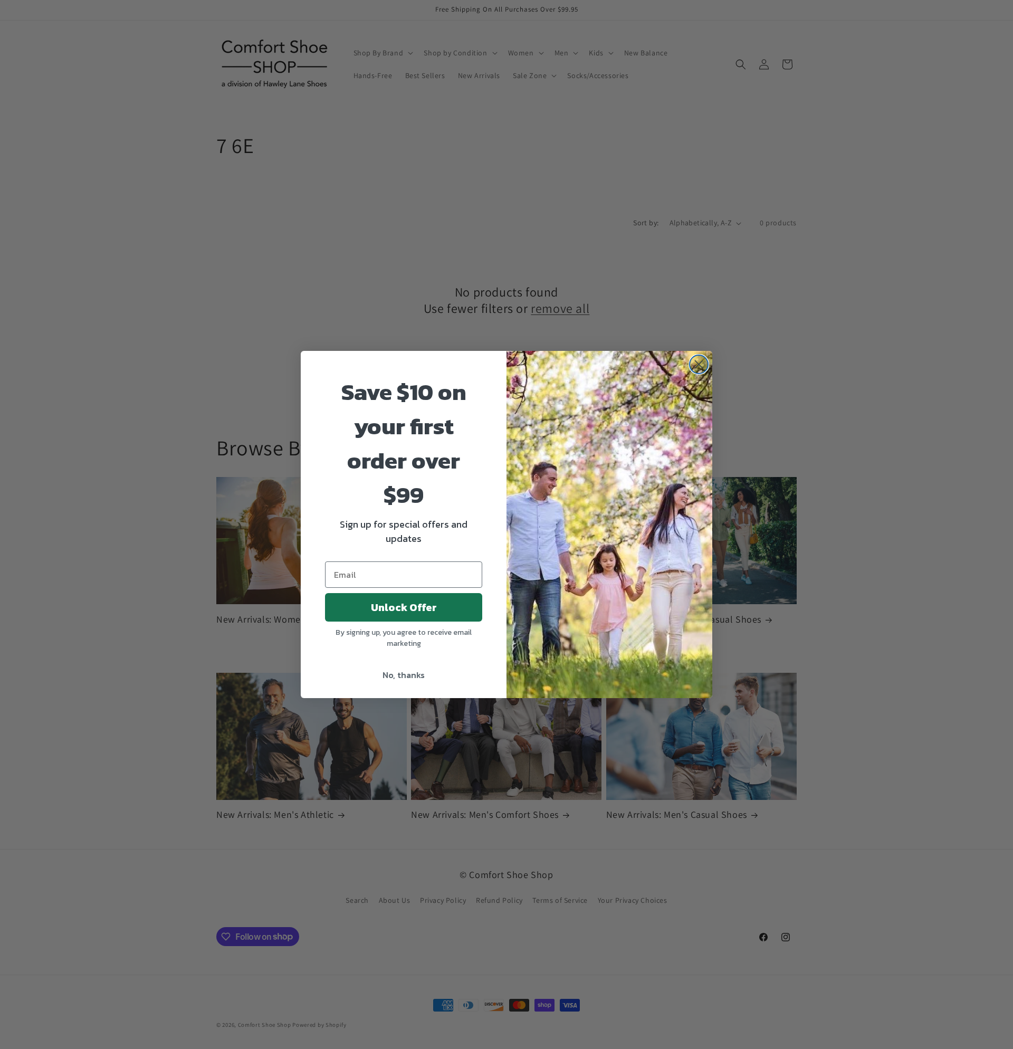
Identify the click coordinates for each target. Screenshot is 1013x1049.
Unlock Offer (404, 607)
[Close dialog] (699, 364)
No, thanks (404, 675)
